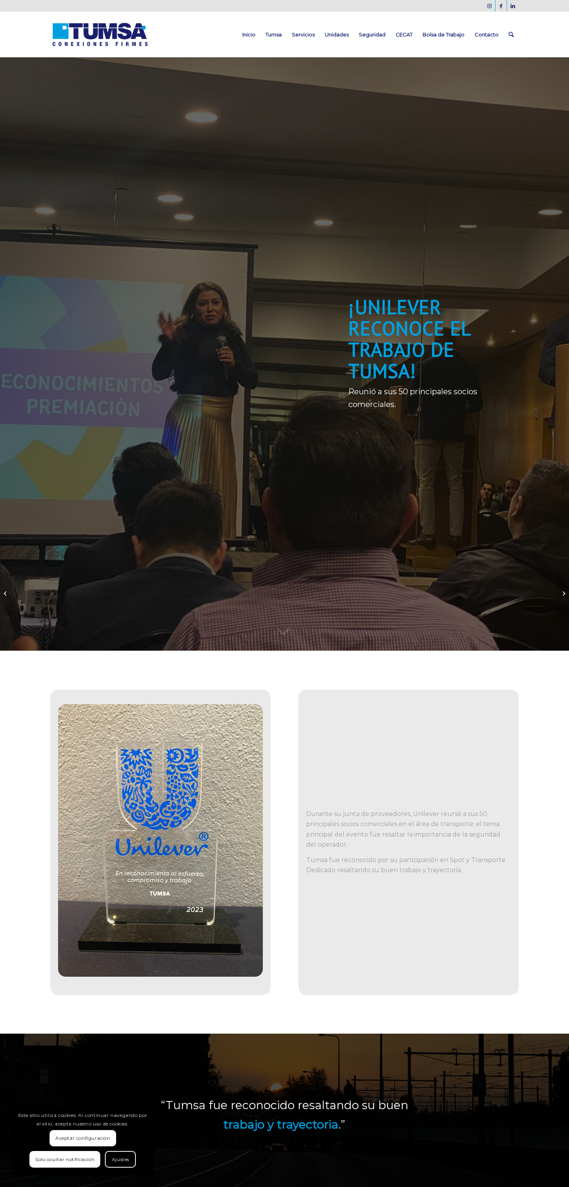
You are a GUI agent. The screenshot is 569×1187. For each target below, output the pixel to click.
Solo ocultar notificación (64, 1159)
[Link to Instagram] (489, 6)
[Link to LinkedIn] (513, 6)
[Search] (511, 34)
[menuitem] (249, 34)
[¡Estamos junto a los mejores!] (563, 593)
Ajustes (120, 1159)
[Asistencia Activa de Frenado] (6, 593)
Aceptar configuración (82, 1138)
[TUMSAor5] (100, 34)
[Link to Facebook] (501, 6)
